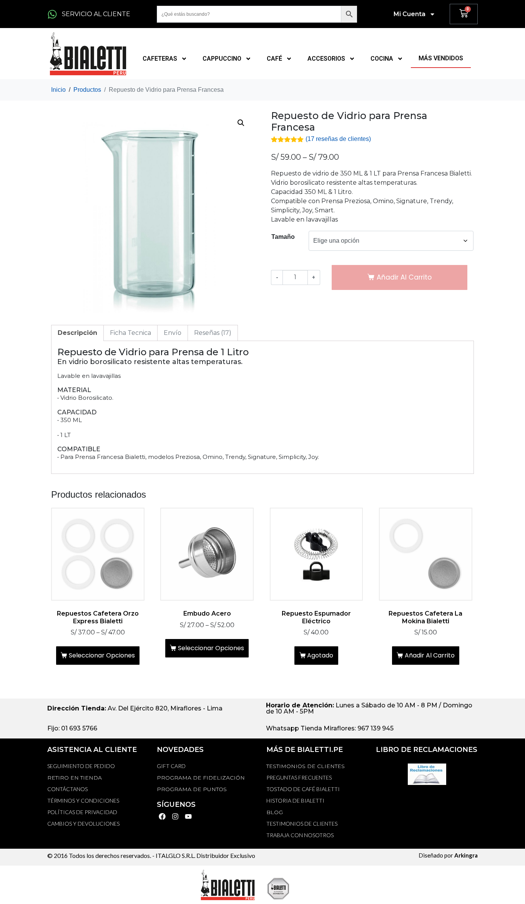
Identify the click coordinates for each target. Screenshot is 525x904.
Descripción (77, 332)
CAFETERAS (160, 58)
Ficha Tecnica (130, 332)
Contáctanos (67, 789)
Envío (172, 332)
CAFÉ (274, 58)
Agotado (320, 655)
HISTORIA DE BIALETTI (295, 800)
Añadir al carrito (430, 655)
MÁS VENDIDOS (441, 58)
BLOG (274, 812)
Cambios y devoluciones (83, 823)
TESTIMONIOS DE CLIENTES (305, 766)
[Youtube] (188, 816)
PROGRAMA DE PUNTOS (192, 789)
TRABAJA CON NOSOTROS (300, 835)
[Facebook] (162, 816)
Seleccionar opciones (102, 655)
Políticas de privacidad (82, 812)
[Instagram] (175, 816)
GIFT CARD (171, 766)
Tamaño (283, 236)
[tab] (77, 333)
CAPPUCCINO (222, 58)
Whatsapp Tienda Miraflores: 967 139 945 (330, 728)
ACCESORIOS (326, 58)
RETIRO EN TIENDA (74, 777)
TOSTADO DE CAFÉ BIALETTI (303, 789)
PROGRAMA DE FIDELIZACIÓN (201, 777)
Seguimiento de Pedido (81, 766)
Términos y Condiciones (83, 800)
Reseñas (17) (212, 332)
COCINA (381, 58)
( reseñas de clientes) (338, 139)
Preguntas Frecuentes (299, 777)
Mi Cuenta (409, 14)
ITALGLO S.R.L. (175, 855)
